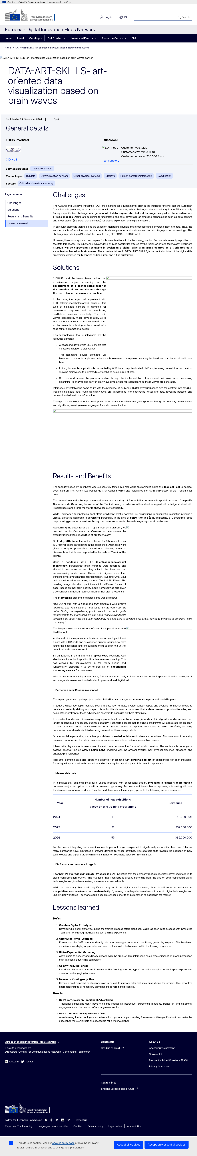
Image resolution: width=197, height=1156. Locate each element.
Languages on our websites (53, 1126)
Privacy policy (95, 1126)
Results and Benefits (20, 216)
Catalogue (35, 38)
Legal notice (115, 1126)
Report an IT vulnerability (19, 1126)
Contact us (81, 1120)
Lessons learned (17, 223)
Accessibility (134, 1126)
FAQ (133, 38)
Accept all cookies (128, 1144)
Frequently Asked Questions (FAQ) (168, 1060)
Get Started (55, 38)
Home (8, 38)
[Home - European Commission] (30, 15)
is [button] (125, 17)
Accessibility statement (162, 1048)
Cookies (77, 1126)
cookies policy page (63, 1142)
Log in (109, 17)
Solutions (13, 209)
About (20, 38)
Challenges (14, 203)
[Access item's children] (65, 38)
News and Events (82, 38)
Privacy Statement (159, 1066)
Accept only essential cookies (166, 1144)
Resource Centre (112, 38)
